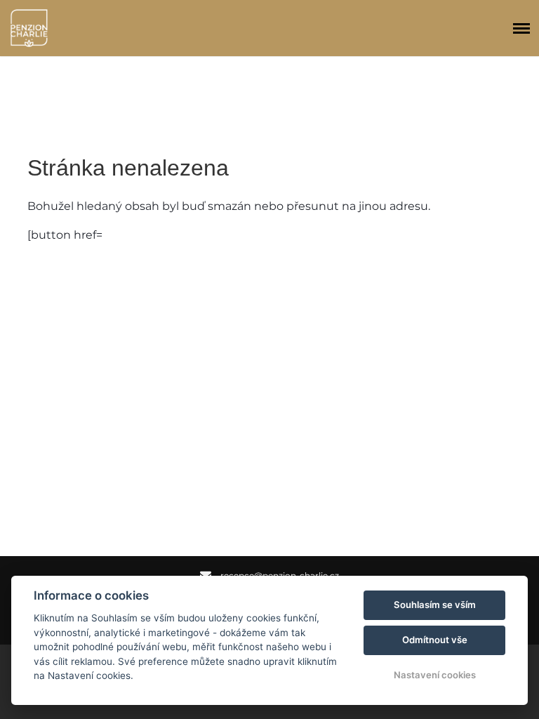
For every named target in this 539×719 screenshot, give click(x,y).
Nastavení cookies (435, 674)
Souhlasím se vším (435, 604)
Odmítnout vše (434, 639)
